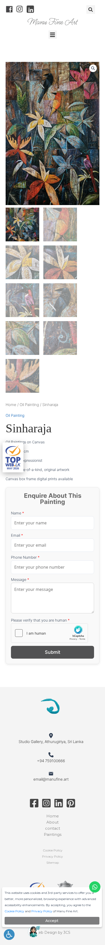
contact (52, 828)
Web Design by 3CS (52, 932)
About (52, 822)
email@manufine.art (51, 779)
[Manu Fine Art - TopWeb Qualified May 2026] (13, 457)
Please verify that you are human (40, 620)
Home (11, 404)
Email (17, 535)
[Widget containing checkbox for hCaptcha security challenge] (49, 633)
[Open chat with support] (34, 931)
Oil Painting (29, 404)
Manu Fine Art (52, 22)
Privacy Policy (52, 856)
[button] (90, 9)
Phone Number (25, 557)
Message (20, 579)
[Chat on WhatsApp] (94, 887)
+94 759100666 (51, 760)
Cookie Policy (52, 850)
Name (17, 513)
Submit (52, 652)
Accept (51, 920)
